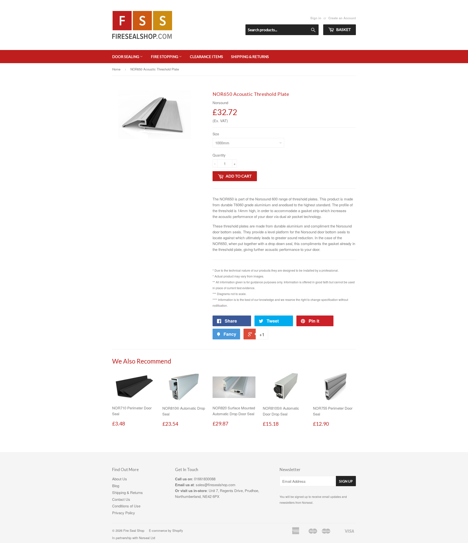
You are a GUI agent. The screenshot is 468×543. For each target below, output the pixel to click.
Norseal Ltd (147, 537)
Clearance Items (206, 56)
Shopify (177, 530)
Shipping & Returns (250, 56)
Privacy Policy (123, 512)
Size (216, 133)
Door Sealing (126, 56)
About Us (119, 478)
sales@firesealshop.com (215, 484)
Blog (115, 485)
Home (116, 69)
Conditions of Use (126, 505)
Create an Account (342, 18)
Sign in (315, 18)
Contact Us (121, 499)
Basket (343, 29)
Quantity (219, 155)
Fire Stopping (165, 56)
